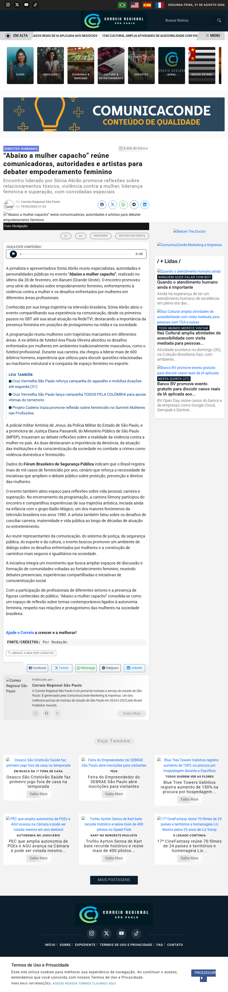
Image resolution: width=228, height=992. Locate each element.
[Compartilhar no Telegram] (134, 204)
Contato (175, 945)
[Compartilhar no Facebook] (102, 204)
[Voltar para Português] (122, 5)
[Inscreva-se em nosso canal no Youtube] (121, 934)
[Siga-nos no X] (107, 934)
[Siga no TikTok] (35, 4)
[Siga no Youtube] (26, 4)
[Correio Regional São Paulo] (114, 20)
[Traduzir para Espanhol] (147, 5)
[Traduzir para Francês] (160, 5)
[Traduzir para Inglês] (135, 5)
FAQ (160, 945)
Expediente (85, 945)
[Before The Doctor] (190, 231)
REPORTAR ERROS (132, 235)
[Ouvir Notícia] (13, 254)
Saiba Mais (132, 713)
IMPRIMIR (101, 235)
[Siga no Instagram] (8, 4)
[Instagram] (35, 713)
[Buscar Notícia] (219, 20)
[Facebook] (46, 713)
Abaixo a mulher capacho (32, 653)
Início (50, 945)
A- (65, 235)
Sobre (65, 945)
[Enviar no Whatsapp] (123, 204)
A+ (81, 235)
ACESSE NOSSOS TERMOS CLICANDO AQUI (84, 983)
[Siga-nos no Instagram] (92, 934)
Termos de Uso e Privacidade (126, 945)
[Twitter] (57, 713)
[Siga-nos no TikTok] (136, 934)
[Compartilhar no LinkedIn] (144, 204)
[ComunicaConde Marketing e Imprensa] (114, 114)
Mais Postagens (114, 880)
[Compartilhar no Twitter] (112, 204)
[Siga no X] (17, 4)
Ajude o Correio (20, 632)
